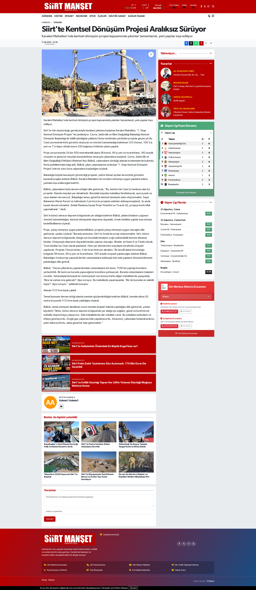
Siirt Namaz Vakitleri (141, 565)
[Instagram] (189, 544)
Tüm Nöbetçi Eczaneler (187, 333)
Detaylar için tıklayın (186, 192)
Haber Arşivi (180, 570)
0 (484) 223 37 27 (170, 311)
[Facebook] (179, 544)
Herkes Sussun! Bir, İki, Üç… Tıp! (188, 75)
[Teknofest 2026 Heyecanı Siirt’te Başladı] (61, 462)
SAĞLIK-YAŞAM (136, 16)
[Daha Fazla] (201, 43)
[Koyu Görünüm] (209, 16)
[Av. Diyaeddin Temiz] (166, 73)
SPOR (92, 16)
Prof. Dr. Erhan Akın (184, 109)
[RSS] (193, 544)
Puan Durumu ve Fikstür (57, 570)
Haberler (46, 22)
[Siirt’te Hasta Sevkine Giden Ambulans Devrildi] (98, 432)
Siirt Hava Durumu (97, 565)
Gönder (50, 519)
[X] (184, 544)
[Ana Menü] (212, 16)
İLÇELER (102, 16)
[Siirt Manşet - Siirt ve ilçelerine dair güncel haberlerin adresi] (68, 7)
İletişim (52, 580)
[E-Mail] (61, 406)
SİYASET (69, 16)
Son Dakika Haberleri (141, 570)
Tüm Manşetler (96, 570)
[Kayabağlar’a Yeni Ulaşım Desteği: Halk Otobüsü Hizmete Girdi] (61, 432)
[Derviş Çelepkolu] (166, 99)
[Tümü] (210, 53)
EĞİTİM (58, 16)
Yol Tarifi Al (186, 311)
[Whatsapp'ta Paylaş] (196, 43)
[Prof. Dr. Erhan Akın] (166, 112)
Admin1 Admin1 (69, 400)
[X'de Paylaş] (191, 43)
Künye (44, 580)
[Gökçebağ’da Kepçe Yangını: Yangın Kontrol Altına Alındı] (136, 432)
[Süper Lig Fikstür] (210, 202)
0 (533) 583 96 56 (170, 326)
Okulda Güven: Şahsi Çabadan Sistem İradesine (192, 113)
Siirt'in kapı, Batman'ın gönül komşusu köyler (192, 87)
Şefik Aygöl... (179, 101)
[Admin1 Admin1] (50, 402)
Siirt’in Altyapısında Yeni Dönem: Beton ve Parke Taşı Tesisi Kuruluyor (97, 476)
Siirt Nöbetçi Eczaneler (57, 565)
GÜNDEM (47, 16)
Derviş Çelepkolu (182, 97)
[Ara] (213, 6)
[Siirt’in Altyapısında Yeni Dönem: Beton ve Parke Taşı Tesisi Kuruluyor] (98, 462)
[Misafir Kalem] (166, 86)
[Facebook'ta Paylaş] (186, 43)
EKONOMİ (81, 16)
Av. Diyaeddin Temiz (183, 71)
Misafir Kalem (180, 83)
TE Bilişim (210, 581)
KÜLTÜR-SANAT (117, 16)
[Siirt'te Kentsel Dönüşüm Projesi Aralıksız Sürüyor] (99, 82)
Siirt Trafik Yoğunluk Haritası (187, 565)
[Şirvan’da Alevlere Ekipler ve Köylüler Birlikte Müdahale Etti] (136, 462)
